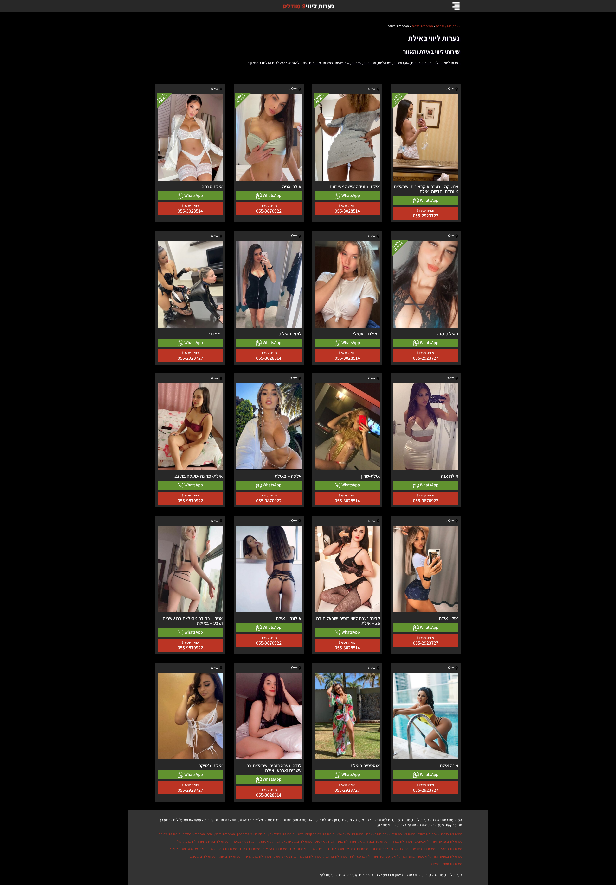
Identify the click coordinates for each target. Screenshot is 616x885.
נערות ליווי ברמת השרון (257, 856)
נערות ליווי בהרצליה (275, 849)
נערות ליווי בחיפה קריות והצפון (315, 834)
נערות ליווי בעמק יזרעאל (297, 841)
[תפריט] (456, 6)
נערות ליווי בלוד (176, 849)
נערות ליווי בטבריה (450, 841)
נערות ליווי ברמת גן (284, 856)
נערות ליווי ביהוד (227, 849)
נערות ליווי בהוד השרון (303, 849)
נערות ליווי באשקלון (378, 834)
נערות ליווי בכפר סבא (201, 849)
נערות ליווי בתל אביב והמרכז (417, 849)
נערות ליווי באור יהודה (384, 849)
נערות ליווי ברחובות (335, 856)
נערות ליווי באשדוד (403, 834)
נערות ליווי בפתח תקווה (423, 856)
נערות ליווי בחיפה (169, 834)
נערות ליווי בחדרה (194, 834)
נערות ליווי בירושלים (449, 849)
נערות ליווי (308, 5)
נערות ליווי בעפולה (268, 841)
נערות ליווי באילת (428, 834)
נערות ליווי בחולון (249, 849)
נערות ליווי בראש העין (393, 856)
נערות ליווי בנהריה (401, 841)
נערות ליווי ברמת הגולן (190, 841)
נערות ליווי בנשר (346, 841)
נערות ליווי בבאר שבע (350, 834)
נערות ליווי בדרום (451, 834)
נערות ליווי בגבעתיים (331, 849)
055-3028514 (347, 211)
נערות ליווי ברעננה (229, 856)
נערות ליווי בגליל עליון (281, 834)
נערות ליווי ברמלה (310, 856)
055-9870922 (269, 211)
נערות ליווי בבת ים (357, 849)
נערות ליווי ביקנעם (425, 841)
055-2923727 (425, 216)
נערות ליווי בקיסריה (242, 841)
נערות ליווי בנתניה (451, 856)
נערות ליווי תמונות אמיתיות (446, 864)
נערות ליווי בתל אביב (202, 856)
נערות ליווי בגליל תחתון (251, 834)
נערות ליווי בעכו (324, 841)
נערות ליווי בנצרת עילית (372, 841)
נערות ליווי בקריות (217, 841)
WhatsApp (428, 200)
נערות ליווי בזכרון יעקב (221, 834)
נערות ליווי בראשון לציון (363, 856)
